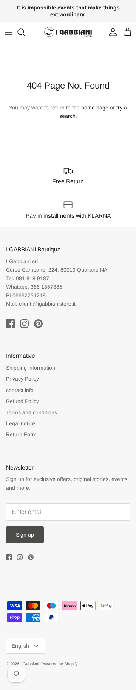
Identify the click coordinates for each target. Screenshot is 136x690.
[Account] (111, 32)
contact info (20, 390)
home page (94, 108)
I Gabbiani (29, 664)
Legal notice (20, 423)
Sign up (25, 535)
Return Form (21, 434)
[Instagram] (24, 323)
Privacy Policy (22, 379)
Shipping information (30, 368)
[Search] (25, 32)
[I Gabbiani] (68, 32)
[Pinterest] (38, 323)
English (20, 646)
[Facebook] (10, 323)
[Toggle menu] (8, 32)
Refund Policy (22, 401)
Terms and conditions (31, 412)
